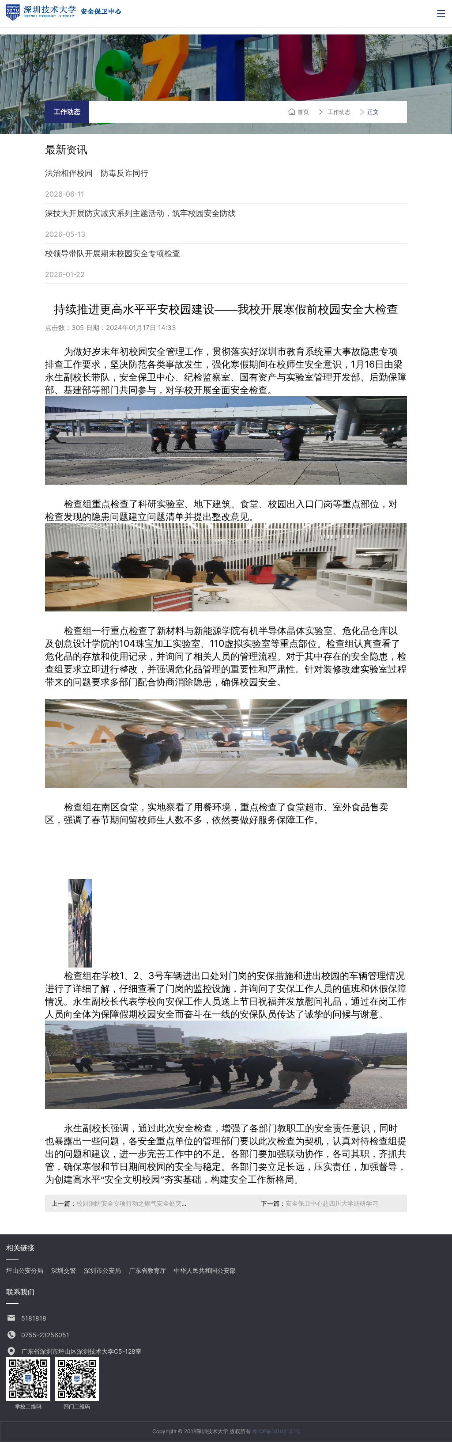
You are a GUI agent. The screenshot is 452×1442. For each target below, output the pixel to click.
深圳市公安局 (102, 1270)
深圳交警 (63, 1270)
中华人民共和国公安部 (205, 1270)
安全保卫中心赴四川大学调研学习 (332, 1203)
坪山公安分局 (24, 1270)
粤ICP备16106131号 (276, 1431)
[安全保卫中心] (63, 18)
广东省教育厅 (147, 1270)
